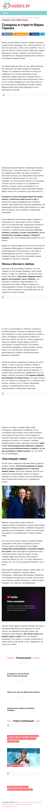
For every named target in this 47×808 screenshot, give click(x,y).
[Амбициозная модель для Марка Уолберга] (23, 701)
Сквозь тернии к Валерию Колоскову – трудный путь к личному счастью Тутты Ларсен (23, 739)
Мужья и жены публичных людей (26, 18)
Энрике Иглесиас (15, 766)
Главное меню (7, 18)
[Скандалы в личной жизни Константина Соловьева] (23, 666)
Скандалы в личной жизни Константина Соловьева (18, 675)
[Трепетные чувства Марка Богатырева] (23, 684)
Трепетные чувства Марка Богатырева (23, 692)
